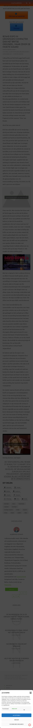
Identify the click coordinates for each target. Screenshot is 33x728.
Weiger (16, 719)
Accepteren (16, 715)
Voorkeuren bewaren (17, 724)
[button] (30, 692)
